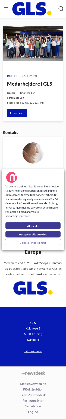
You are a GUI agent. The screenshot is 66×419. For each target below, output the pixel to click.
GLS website (33, 351)
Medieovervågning (33, 384)
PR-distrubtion (33, 389)
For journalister (33, 400)
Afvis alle (33, 225)
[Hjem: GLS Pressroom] (32, 8)
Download (17, 113)
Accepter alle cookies (33, 234)
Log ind (33, 412)
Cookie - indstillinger (33, 242)
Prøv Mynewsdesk (33, 395)
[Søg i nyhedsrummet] (61, 9)
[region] (33, 209)
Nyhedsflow (33, 406)
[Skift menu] (6, 9)
